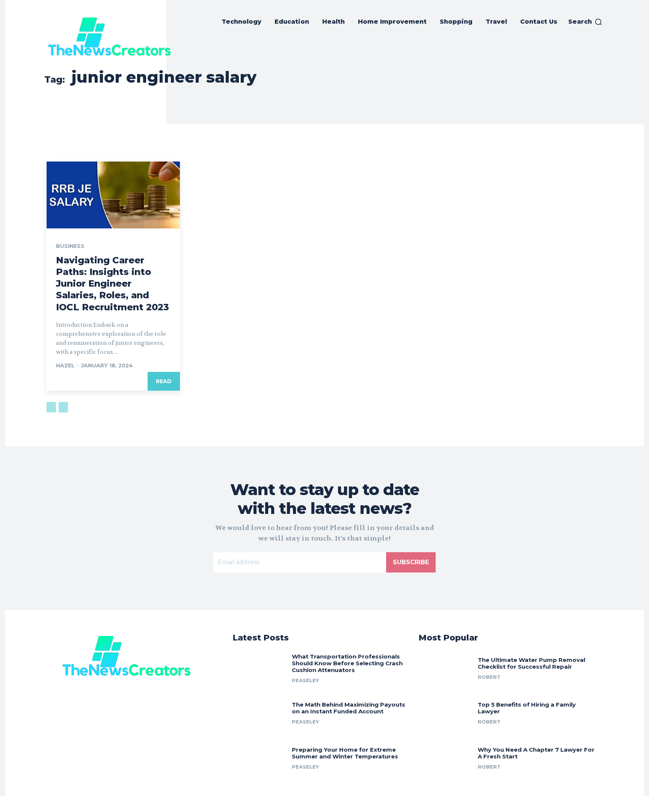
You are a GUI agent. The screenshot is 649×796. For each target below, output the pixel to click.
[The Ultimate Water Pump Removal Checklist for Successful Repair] (445, 667)
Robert (489, 677)
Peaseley (305, 680)
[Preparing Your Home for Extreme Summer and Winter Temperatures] (259, 756)
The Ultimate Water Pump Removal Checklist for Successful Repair (531, 663)
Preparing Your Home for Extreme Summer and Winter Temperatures (345, 753)
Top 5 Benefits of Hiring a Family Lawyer (527, 708)
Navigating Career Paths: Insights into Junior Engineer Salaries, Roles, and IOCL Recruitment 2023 (112, 284)
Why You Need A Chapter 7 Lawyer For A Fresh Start (536, 753)
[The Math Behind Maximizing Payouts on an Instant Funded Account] (259, 712)
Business (70, 246)
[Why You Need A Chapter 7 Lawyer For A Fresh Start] (445, 756)
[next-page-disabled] (63, 407)
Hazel (65, 365)
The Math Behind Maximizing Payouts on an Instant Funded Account (348, 708)
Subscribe (411, 562)
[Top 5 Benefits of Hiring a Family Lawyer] (445, 712)
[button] (585, 22)
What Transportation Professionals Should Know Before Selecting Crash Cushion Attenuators (347, 663)
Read (164, 381)
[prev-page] (51, 407)
